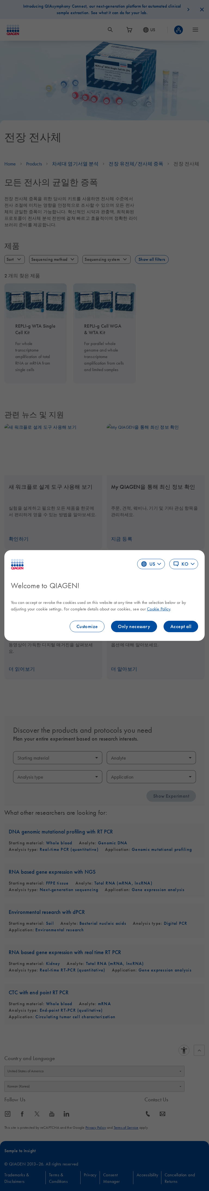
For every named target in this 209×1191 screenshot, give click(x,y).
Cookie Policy (158, 609)
